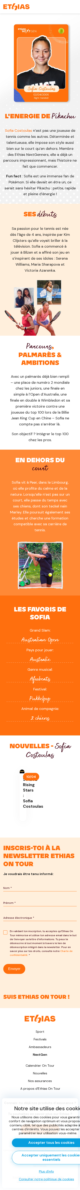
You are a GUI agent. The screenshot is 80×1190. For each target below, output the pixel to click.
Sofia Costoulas (18, 130)
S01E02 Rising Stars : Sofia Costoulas (22, 795)
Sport (40, 1031)
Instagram (40, 994)
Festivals (40, 1039)
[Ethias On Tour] (16, 6)
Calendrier (40, 1065)
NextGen (40, 1054)
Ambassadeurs (40, 1047)
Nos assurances (40, 1081)
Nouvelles (40, 1073)
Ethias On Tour (40, 1088)
